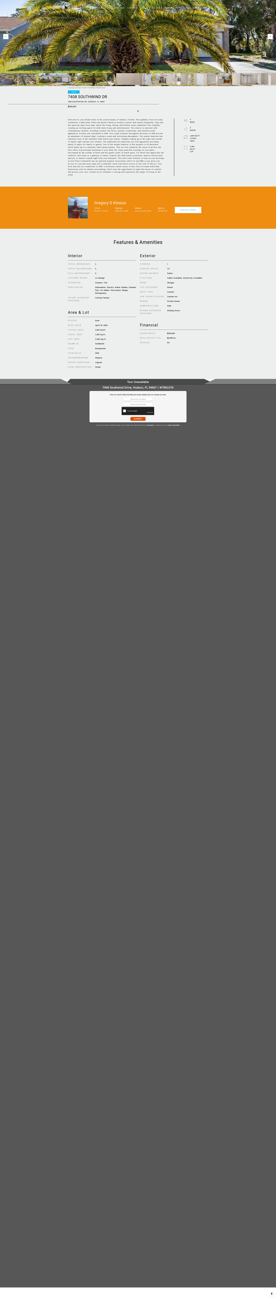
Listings (144, 8)
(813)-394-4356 (121, 211)
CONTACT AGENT (188, 210)
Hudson (111, 8)
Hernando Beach (99, 8)
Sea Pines (121, 8)
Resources (169, 8)
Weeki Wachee (132, 8)
